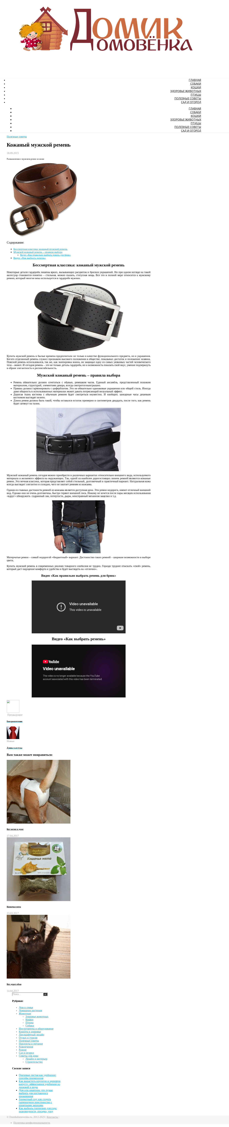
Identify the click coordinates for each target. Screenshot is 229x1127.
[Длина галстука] (13, 738)
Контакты (52, 1117)
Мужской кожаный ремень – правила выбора (37, 252)
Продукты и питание (31, 1043)
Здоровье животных (185, 91)
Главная (195, 80)
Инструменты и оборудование (36, 1028)
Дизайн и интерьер (36, 1058)
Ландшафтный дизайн (31, 1034)
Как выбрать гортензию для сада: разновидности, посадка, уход (38, 1110)
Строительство (34, 1061)
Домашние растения (30, 1010)
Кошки (196, 87)
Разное (22, 1049)
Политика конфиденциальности (31, 1122)
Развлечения (26, 1046)
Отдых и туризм (28, 1037)
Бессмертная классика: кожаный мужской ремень (40, 249)
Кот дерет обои (14, 984)
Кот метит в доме (15, 829)
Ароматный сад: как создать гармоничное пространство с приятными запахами (35, 1102)
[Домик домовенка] (103, 58)
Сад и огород (191, 102)
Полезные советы (187, 98)
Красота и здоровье (30, 1031)
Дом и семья (26, 1007)
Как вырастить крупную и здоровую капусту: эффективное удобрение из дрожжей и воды (40, 1084)
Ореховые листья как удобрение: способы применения (37, 1077)
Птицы (196, 95)
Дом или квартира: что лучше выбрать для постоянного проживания (36, 1093)
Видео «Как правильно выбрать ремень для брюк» (45, 255)
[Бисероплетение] (13, 711)
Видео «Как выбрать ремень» (29, 257)
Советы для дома (28, 1055)
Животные (25, 1013)
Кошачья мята (14, 906)
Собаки (195, 84)
